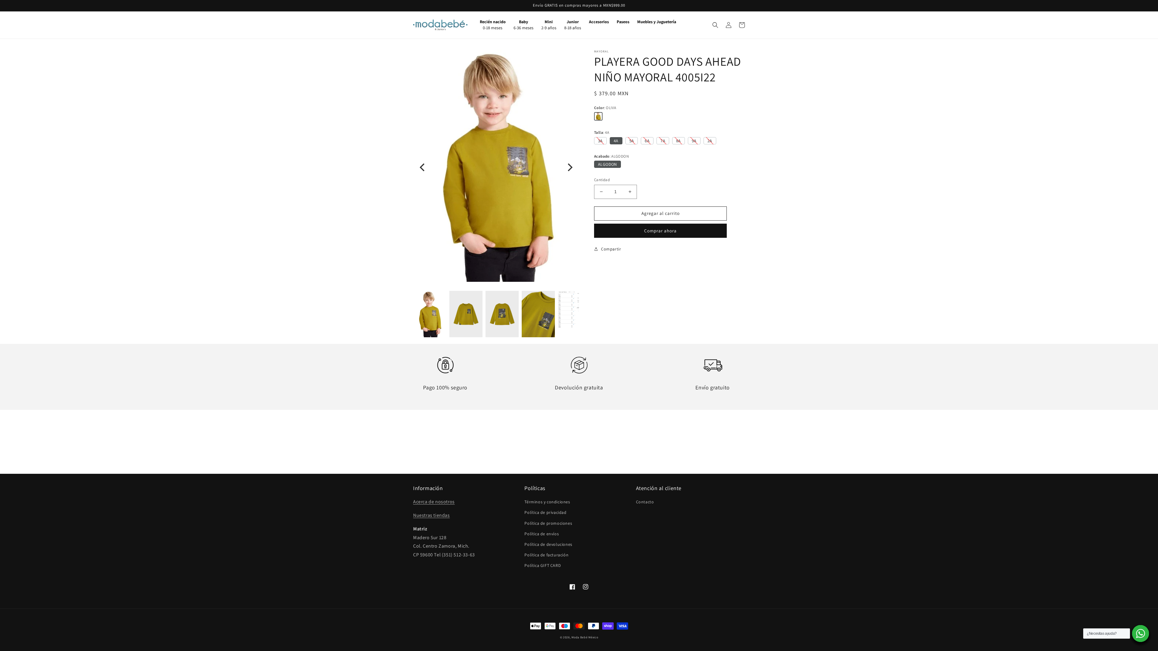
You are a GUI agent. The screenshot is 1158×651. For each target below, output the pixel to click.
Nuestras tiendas (431, 515)
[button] (715, 25)
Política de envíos (541, 533)
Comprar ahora (660, 231)
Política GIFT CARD (542, 565)
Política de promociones (548, 523)
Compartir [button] (611, 249)
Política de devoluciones (548, 544)
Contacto (645, 502)
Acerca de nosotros (434, 501)
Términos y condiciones (547, 502)
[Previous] (422, 167)
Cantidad (602, 179)
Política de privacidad (545, 512)
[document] (496, 167)
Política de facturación (546, 555)
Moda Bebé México (584, 637)
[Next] (569, 167)
